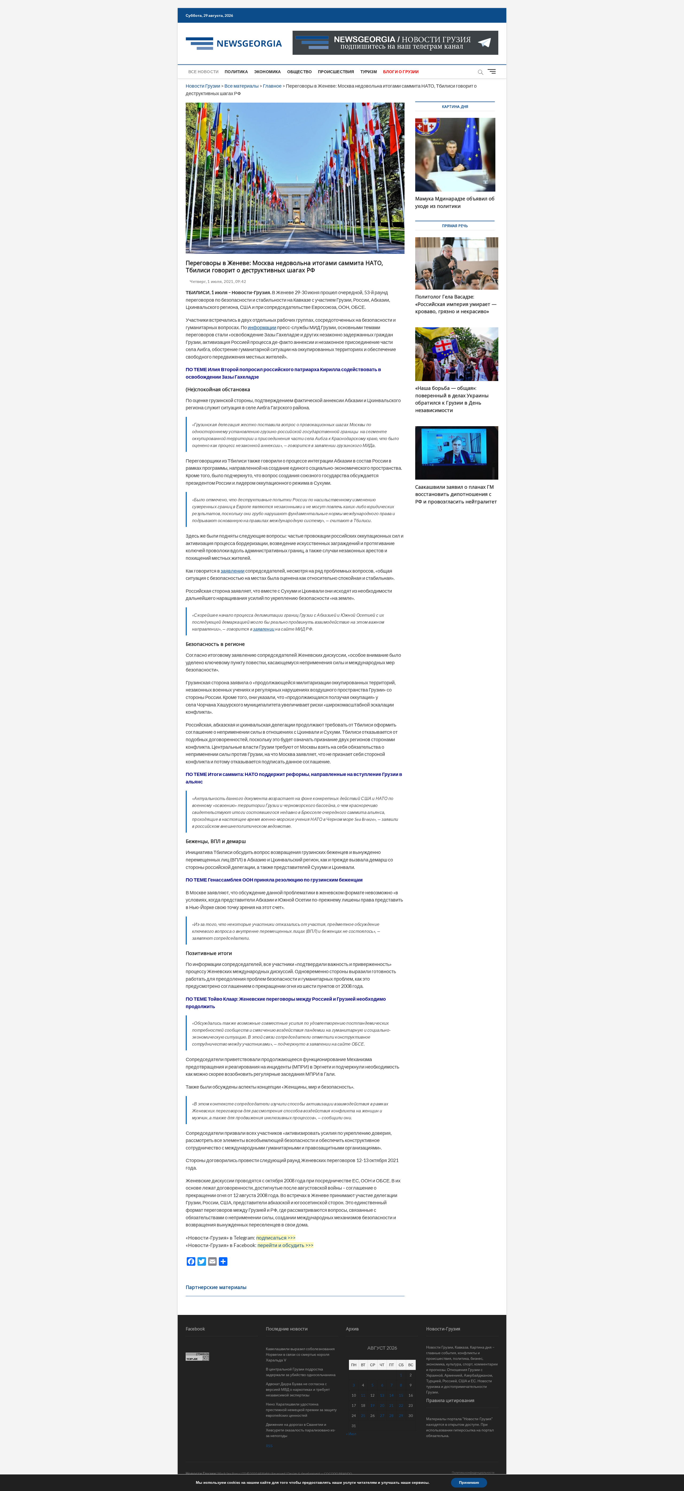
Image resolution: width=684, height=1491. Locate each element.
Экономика (267, 71)
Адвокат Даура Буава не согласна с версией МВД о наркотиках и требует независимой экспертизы (298, 1389)
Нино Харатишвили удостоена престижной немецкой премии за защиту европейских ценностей (301, 1410)
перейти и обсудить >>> (285, 1245)
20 (382, 1405)
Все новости (203, 71)
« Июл (351, 1433)
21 (391, 1405)
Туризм (368, 71)
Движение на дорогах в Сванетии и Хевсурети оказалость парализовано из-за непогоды (301, 1430)
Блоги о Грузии (401, 71)
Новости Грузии (201, 1473)
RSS (269, 1445)
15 (401, 1395)
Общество (299, 71)
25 (363, 1415)
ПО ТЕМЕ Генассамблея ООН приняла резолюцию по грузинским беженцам (274, 880)
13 (382, 1395)
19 (372, 1405)
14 (391, 1395)
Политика (236, 71)
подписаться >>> (276, 1238)
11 (363, 1395)
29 (401, 1415)
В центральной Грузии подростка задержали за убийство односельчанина (301, 1372)
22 (401, 1405)
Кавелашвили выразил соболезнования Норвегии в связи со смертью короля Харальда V (300, 1354)
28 (391, 1415)
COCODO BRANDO (338, 1473)
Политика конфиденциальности (473, 1472)
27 (382, 1415)
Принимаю (469, 1482)
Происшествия (336, 71)
